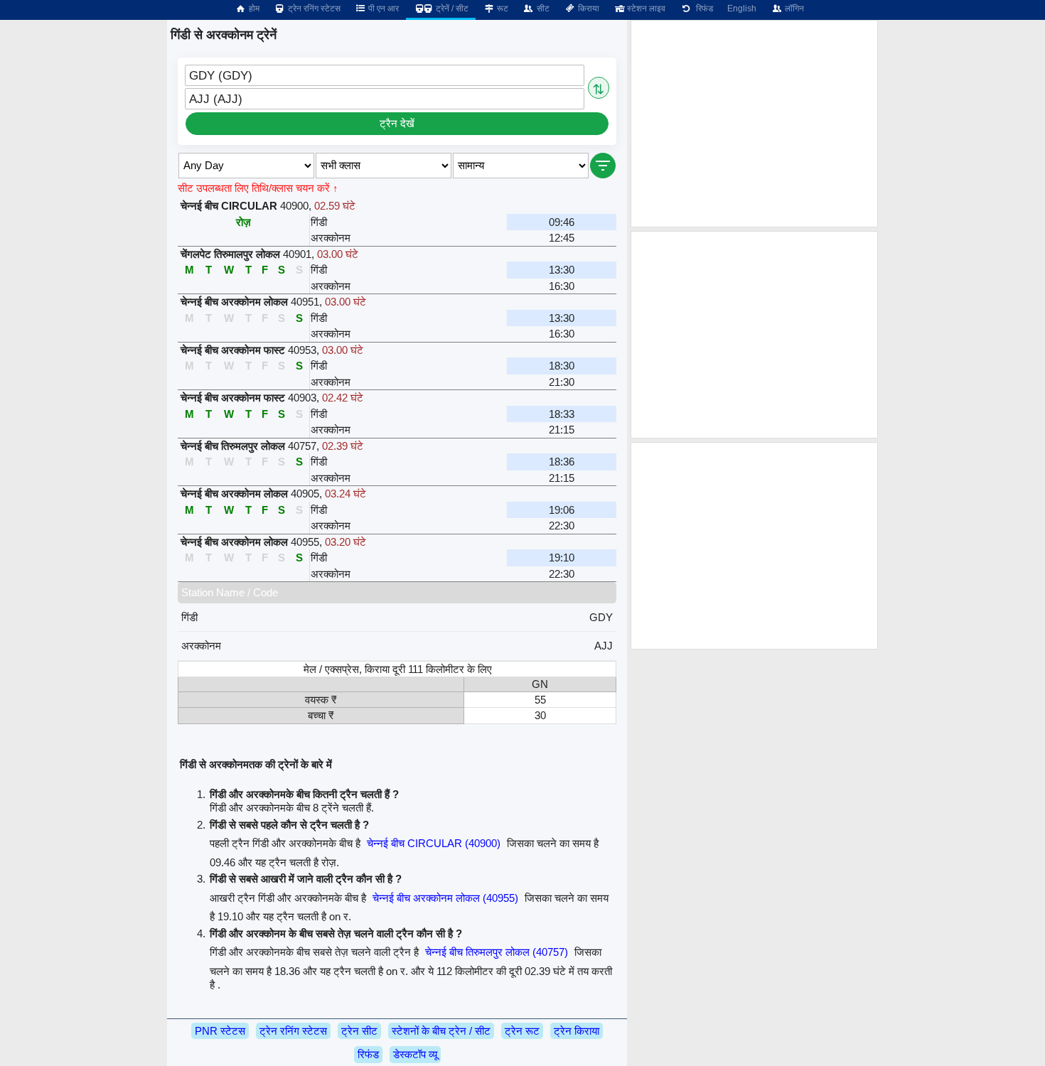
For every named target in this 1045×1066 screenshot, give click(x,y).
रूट (501, 9)
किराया (587, 9)
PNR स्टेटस (220, 1031)
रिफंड (702, 9)
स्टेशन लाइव (645, 9)
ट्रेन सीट (359, 1031)
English (741, 9)
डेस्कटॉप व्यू (415, 1054)
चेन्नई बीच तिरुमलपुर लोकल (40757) (496, 952)
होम (253, 9)
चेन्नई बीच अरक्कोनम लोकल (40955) (445, 898)
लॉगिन (793, 9)
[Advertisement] (754, 123)
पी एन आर (382, 9)
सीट (542, 9)
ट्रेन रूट (522, 1031)
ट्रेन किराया (576, 1031)
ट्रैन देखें (397, 123)
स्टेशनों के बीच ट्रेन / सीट (441, 1031)
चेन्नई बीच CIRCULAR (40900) (433, 843)
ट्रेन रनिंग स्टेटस (313, 9)
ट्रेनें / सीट (451, 9)
